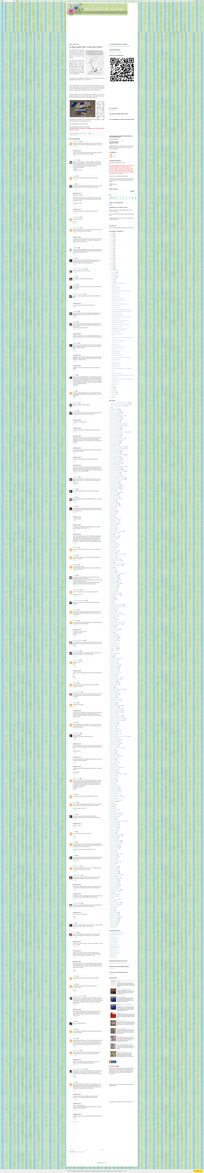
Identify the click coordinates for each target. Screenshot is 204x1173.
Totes (111, 897)
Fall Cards (112, 625)
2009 (112, 265)
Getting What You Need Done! (118, 298)
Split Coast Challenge (115, 840)
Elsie (74, 258)
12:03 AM (75, 232)
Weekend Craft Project (115, 917)
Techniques (112, 876)
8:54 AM (74, 492)
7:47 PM (74, 1055)
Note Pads (112, 752)
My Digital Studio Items (115, 743)
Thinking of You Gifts (114, 891)
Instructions (112, 686)
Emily (74, 497)
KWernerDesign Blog (115, 941)
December (114, 270)
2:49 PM (74, 706)
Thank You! (114, 349)
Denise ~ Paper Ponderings (79, 1069)
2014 (112, 255)
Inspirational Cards (114, 684)
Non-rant (112, 749)
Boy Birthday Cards (114, 536)
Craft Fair (112, 598)
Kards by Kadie (113, 939)
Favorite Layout (113, 630)
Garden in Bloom (114, 643)
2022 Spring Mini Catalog (115, 463)
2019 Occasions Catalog (115, 435)
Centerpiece (113, 570)
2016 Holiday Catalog (115, 410)
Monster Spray (113, 734)
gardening (112, 645)
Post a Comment (74, 1122)
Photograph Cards (114, 790)
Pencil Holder (113, 785)
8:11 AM (74, 453)
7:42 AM (74, 398)
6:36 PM (74, 957)
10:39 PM (75, 213)
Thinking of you (113, 887)
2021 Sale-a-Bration (114, 453)
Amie (74, 1029)
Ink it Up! (112, 936)
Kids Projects (113, 697)
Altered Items (113, 502)
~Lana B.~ (75, 160)
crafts (111, 601)
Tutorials (112, 901)
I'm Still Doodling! (115, 331)
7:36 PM (74, 1046)
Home (87, 1149)
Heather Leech (76, 778)
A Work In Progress (116, 296)
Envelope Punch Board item (116, 624)
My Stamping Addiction (115, 947)
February (114, 392)
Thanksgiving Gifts (114, 886)
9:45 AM (74, 571)
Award (111, 508)
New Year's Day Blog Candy (116, 747)
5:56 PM (74, 1119)
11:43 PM (75, 880)
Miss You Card (113, 728)
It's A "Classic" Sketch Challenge (118, 340)
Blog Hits (112, 529)
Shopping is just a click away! (115, 51)
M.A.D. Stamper (113, 942)
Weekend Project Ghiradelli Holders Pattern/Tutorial (123, 379)
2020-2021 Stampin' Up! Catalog (117, 448)
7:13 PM (74, 798)
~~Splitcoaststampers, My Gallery (117, 932)
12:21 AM (75, 243)
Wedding (112, 910)
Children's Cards (114, 575)
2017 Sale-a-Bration (114, 420)
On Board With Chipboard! (117, 315)
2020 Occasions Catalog (115, 440)
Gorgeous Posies (114, 660)
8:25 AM (74, 461)
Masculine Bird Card (116, 364)
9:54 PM (74, 155)
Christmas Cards (114, 578)
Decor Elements (113, 607)
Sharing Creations (114, 827)
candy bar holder (114, 550)
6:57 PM (74, 971)
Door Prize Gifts (113, 616)
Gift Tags (112, 655)
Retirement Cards (114, 809)
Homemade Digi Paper (115, 679)
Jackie (74, 176)
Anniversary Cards (114, 505)
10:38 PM (75, 861)
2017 (112, 250)
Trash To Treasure (114, 899)
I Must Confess (115, 302)
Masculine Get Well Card (115, 710)
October (113, 274)
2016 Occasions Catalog (115, 412)
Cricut (111, 603)
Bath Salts (112, 516)
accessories (113, 500)
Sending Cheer (113, 826)
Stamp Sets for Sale (114, 848)
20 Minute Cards (114, 409)
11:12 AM (75, 616)
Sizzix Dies (112, 832)
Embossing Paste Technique (116, 622)
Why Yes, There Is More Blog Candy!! (125, 1044)
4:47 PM (74, 752)
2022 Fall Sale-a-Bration (115, 459)
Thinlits (111, 892)
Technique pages (114, 873)
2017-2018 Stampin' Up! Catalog (117, 423)
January (113, 394)
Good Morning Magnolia (115, 658)
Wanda (113, 156)
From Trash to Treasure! (117, 326)
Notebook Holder (114, 754)
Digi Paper (112, 611)
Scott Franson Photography (79, 600)
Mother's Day (113, 738)
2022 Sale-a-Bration (114, 461)
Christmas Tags (113, 586)
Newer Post (72, 1149)
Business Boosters (114, 544)
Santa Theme (113, 819)
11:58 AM (75, 928)
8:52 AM (74, 1109)
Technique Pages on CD (115, 874)
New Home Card (114, 746)
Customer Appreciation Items (116, 606)
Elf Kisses (112, 620)
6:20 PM (74, 1034)
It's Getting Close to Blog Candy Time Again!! (121, 309)
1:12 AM (74, 272)
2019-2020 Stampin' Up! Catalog (117, 438)
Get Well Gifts (113, 650)
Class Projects (113, 588)
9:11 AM (74, 520)
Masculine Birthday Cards (116, 705)
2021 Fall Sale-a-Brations (115, 450)
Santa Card (112, 817)
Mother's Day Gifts (114, 741)
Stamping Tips (113, 855)
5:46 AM (74, 329)
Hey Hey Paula (76, 1050)
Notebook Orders (114, 757)
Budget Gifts (113, 542)
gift (111, 651)
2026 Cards (112, 490)
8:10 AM (74, 443)
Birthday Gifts (113, 524)
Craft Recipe (113, 599)
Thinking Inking (113, 955)
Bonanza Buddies (114, 533)
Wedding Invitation (114, 915)
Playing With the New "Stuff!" (118, 322)
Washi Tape (112, 909)
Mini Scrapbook (113, 725)
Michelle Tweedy (76, 590)
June (113, 281)
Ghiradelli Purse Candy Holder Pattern (120, 320)
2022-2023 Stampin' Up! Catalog (117, 466)
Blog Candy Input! (115, 366)
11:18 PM (75, 871)
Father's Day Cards (114, 629)
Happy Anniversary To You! (117, 333)
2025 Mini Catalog (114, 482)
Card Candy (113, 555)
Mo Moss (75, 547)
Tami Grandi (75, 403)
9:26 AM (74, 543)
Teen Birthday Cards (114, 878)
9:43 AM (74, 908)
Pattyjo (74, 575)
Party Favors (113, 775)
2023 (112, 239)
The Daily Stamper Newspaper (118, 300)
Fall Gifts (112, 627)
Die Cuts (112, 609)
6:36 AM (74, 361)
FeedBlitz (117, 143)
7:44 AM (74, 406)
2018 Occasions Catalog (115, 428)
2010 (112, 263)
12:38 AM (75, 254)
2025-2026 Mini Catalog (115, 489)
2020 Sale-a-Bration (114, 441)
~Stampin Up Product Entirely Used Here (119, 402)
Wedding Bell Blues (116, 351)
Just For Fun (113, 692)
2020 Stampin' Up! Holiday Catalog (118, 446)
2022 (112, 240)
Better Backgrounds (116, 307)
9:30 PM (74, 851)
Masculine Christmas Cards (116, 708)
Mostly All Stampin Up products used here (119, 736)
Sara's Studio (113, 949)
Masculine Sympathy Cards (116, 715)
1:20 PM (74, 666)
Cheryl (74, 375)
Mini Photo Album (114, 723)
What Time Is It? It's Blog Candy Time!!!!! (120, 304)
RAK (113, 335)
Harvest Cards (113, 674)
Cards (111, 562)
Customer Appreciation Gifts (116, 604)
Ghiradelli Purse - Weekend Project (119, 328)
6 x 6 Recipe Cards (114, 497)
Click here (111, 974)
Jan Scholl (75, 247)
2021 (112, 242)
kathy (74, 814)
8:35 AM (74, 473)
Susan (74, 722)
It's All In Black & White (116, 313)
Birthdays (112, 526)
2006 (112, 396)
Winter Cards (113, 923)
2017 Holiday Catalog (115, 417)
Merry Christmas (113, 721)
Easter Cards (113, 619)
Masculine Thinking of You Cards (117, 718)
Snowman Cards (114, 837)
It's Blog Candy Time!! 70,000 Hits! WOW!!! (121, 357)
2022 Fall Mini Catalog (115, 458)
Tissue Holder (113, 896)
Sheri (74, 842)
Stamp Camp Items (114, 847)
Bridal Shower (113, 537)
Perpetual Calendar (114, 787)
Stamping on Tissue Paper (116, 853)
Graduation (112, 661)
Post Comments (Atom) (80, 1151)
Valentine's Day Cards (115, 902)
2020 (112, 244)
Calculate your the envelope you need (117, 963)
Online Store (113, 760)
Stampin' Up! (113, 850)
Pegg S (74, 555)
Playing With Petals (116, 289)
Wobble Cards (113, 925)
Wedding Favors (113, 914)
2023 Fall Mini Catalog (115, 467)
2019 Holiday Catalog (115, 433)
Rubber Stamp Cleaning (115, 814)
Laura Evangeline (77, 692)
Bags (111, 515)
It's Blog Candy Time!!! (121, 1051)
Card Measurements (114, 559)
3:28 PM (74, 946)
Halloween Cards (114, 666)
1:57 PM (74, 678)
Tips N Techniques (114, 894)
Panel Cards (113, 770)
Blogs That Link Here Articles (116, 531)
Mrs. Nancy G (76, 660)
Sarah (74, 276)
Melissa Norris (76, 733)
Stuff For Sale (113, 860)
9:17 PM (74, 1078)
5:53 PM (74, 774)
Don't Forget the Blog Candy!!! (118, 348)
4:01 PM (74, 729)
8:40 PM (74, 1064)
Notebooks (112, 759)
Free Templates (115, 381)
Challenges (112, 572)
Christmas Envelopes (115, 580)
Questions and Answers (115, 800)
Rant (111, 806)
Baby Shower (113, 511)
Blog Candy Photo (115, 353)
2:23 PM (74, 698)
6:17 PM (74, 790)
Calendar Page (113, 546)
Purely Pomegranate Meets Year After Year (121, 324)
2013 (112, 257)
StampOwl (75, 311)
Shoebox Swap (113, 829)
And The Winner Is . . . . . (117, 344)
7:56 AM (74, 423)
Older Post (101, 1149)
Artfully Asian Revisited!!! (117, 346)
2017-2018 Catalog (114, 422)
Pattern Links (113, 782)
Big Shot (112, 521)
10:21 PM (75, 1090)
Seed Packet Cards (114, 824)
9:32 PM (74, 146)
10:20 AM (75, 596)
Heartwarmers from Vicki (115, 934)
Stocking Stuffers (114, 857)
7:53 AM (74, 415)
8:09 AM (74, 898)
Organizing (112, 764)
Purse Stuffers (113, 798)
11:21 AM (75, 918)
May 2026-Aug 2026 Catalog (116, 720)
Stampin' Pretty (113, 954)
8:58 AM (74, 512)
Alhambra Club (76, 141)
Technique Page (113, 871)
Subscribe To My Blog (115, 861)
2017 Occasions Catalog (115, 419)
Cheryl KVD (75, 477)
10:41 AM (75, 605)
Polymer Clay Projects (115, 795)
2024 (112, 237)
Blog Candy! (119, 1013)
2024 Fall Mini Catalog (115, 472)
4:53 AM (74, 307)
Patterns (112, 783)
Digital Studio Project (114, 612)
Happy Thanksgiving (114, 673)
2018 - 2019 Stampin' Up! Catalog (117, 425)
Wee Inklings (113, 957)
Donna (74, 984)
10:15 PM (75, 189)
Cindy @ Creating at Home (79, 268)
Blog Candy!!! (120, 1036)
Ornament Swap (113, 765)
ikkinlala (75, 702)
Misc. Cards (112, 726)
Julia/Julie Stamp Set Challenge (117, 689)
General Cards (113, 647)
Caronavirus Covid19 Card (116, 565)
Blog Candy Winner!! (116, 292)
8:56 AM (74, 502)
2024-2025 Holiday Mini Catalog (117, 477)
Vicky (74, 391)
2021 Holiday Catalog (115, 451)
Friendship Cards (114, 637)
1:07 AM (74, 264)
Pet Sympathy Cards (114, 788)
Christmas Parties (114, 585)
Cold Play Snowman (116, 318)
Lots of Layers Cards (114, 700)
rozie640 (75, 932)
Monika (74, 1038)
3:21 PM (74, 718)
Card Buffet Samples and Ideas (117, 554)
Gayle (74, 794)
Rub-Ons (112, 811)
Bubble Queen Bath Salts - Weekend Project (121, 317)
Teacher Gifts (113, 868)
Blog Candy (75, 134)
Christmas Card (113, 576)
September (114, 276)
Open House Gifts (114, 762)
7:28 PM (74, 819)
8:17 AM (74, 1099)
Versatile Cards (113, 905)
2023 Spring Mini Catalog (115, 469)
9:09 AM (74, 1005)
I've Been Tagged (114, 682)
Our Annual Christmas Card (116, 767)
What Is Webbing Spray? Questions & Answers (122, 311)
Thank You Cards (114, 881)
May (113, 387)
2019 (112, 246)
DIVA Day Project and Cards (116, 614)
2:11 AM (74, 299)
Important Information (116, 287)
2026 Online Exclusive (115, 492)
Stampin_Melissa (77, 875)
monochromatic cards (115, 733)
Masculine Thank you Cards (116, 717)
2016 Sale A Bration (114, 414)
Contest (112, 596)
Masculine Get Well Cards (116, 712)
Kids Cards (112, 695)
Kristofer (114, 154)
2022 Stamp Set (113, 464)
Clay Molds (112, 589)
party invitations (113, 777)
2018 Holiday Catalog (115, 427)
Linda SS (75, 609)
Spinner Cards (113, 839)
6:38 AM (74, 370)
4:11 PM (74, 739)
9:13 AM (74, 530)
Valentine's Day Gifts (114, 904)
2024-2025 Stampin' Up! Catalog (117, 479)
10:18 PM (75, 205)
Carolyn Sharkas (77, 903)
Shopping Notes (113, 830)
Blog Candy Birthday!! (121, 1028)
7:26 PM (74, 810)
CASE (111, 567)
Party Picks (112, 778)
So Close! (114, 361)
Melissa (74, 284)
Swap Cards (113, 863)
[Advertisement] (102, 30)
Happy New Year (114, 671)
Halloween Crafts (114, 668)
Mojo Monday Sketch (114, 730)
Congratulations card (114, 593)
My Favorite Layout (114, 744)
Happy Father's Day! (116, 363)
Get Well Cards (113, 648)
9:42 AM (74, 560)
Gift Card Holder (113, 653)
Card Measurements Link (115, 560)
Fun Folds (112, 642)
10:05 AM (75, 585)
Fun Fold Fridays (114, 640)
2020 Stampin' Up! (114, 445)
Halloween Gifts (113, 669)
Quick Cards (113, 801)
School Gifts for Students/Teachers (117, 821)
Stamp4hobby (76, 651)
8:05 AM (74, 431)
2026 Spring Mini (114, 493)
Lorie (74, 184)
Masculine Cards (114, 707)
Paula (74, 855)
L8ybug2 (75, 410)
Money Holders (113, 731)
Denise (74, 322)
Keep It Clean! (115, 342)
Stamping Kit (113, 852)
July (113, 279)
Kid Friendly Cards (114, 694)
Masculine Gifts (113, 713)
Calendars (112, 547)
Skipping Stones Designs (115, 834)
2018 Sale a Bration (114, 430)
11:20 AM (75, 625)
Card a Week (113, 552)
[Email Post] (89, 133)
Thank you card (113, 879)
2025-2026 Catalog (114, 487)
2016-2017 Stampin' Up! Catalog (117, 415)
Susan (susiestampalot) (78, 640)
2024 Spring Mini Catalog (115, 476)
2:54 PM (74, 1025)
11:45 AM (75, 646)
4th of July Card (113, 495)
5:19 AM (74, 317)
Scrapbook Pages (114, 822)
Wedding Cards (113, 912)
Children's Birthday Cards (115, 573)
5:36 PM (74, 762)
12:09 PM (75, 937)
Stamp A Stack (113, 845)
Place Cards (113, 793)
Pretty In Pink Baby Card (117, 373)
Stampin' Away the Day (115, 952)
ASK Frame (112, 506)
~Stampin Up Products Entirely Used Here (119, 404)
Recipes (112, 808)
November (114, 272)
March (113, 390)
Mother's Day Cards (114, 739)
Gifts (111, 656)
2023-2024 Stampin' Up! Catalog (117, 471)
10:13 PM (75, 179)
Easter (111, 617)
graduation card (113, 663)
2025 (112, 235)
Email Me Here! (112, 110)
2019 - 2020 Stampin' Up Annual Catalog (119, 432)
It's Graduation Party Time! (117, 355)
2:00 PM (74, 687)
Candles (112, 549)
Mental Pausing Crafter (78, 996)
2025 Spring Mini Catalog (115, 485)
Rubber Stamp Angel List (115, 813)
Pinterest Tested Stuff (114, 791)
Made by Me (113, 702)
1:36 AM (74, 280)
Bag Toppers (113, 513)
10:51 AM (75, 1017)
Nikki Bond (75, 343)
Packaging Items (114, 769)
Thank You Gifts (113, 883)
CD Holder (112, 568)
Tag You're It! (114, 377)
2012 (112, 259)
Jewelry (112, 687)
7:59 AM (74, 889)
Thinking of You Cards (115, 889)
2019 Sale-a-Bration (114, 436)
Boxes (111, 534)
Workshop (112, 927)
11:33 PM (75, 223)
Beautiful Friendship (114, 520)
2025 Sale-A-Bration (114, 484)
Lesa (74, 1082)
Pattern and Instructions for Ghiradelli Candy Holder (123, 375)
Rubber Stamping (114, 816)
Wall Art (112, 907)
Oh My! (113, 371)
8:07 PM (74, 991)
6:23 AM (74, 338)
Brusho (111, 541)
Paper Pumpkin (113, 772)
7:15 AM (74, 386)
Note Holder (113, 751)
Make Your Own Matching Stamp (119, 330)
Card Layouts (113, 557)
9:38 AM (74, 551)
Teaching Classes (114, 870)
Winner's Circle (113, 922)
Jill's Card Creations (114, 937)
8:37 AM (74, 484)
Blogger (104, 1162)
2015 (112, 254)
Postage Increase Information (116, 796)
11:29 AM (75, 636)
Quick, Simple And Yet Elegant (118, 283)
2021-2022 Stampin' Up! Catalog (117, 454)
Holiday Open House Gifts (116, 677)
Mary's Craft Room (114, 944)
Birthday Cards (113, 523)
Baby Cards (112, 510)
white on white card (114, 920)
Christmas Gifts (113, 581)
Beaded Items (113, 518)
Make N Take (113, 704)
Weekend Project (114, 918)
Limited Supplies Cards (115, 699)
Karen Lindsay (76, 217)
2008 (112, 267)
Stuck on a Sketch (115, 382)
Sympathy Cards (114, 866)
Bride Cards (113, 539)
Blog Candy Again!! (121, 996)
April (113, 388)
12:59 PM (75, 656)
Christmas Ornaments (115, 583)
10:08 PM (75, 171)
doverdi (74, 802)
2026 (112, 233)
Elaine (74, 506)
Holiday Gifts (113, 676)
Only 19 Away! (115, 384)
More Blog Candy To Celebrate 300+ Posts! (121, 290)
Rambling (112, 804)
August (113, 278)
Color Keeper (113, 591)
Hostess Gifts (113, 681)
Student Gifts (113, 858)
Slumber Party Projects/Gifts (116, 835)
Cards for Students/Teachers (116, 563)
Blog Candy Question (121, 1020)
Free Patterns (113, 633)
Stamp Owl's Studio (114, 950)
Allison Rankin (76, 227)
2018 (112, 248)
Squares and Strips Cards (116, 842)
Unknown (75, 564)
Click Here (112, 968)
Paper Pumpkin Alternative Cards (117, 773)
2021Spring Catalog (114, 456)
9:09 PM (74, 837)
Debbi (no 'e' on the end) (78, 294)
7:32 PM (74, 827)
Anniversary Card (114, 503)
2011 (112, 261)
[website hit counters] (123, 199)
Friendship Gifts (113, 638)
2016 (112, 252)
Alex (74, 923)
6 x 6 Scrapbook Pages (115, 498)
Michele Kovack (76, 866)
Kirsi (74, 1021)
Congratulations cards (115, 594)
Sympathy (112, 865)
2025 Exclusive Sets (114, 480)
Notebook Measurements (115, 756)
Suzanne (75, 682)
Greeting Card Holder (115, 664)
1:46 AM (74, 289)
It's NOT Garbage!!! (116, 359)
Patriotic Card (113, 780)
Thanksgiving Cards (114, 884)
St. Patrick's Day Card (115, 843)
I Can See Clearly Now (116, 305)
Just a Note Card (114, 691)
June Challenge (115, 294)
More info (124, 1171)
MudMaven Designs (114, 945)
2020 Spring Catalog (114, 443)
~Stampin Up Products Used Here (117, 406)
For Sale (112, 632)
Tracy (74, 831)
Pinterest (111, 115)
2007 (112, 268)
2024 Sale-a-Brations (115, 474)
